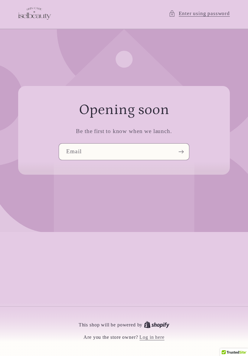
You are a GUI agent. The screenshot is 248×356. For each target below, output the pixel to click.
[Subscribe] (181, 152)
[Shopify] (156, 324)
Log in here (151, 337)
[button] (199, 13)
